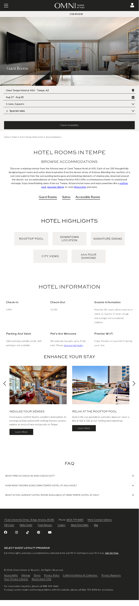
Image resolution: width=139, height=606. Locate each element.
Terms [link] (37, 575)
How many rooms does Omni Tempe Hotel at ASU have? (41, 485)
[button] (132, 5)
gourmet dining (55, 186)
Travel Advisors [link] (45, 525)
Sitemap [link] (25, 575)
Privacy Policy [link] (52, 575)
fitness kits (80, 186)
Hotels (14, 137)
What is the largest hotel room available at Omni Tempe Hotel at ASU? (52, 494)
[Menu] (6, 5)
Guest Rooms (48, 197)
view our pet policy (73, 345)
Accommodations (53, 137)
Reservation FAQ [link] (41, 578)
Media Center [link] (26, 525)
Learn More (21, 431)
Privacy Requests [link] (111, 575)
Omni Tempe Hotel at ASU (32, 137)
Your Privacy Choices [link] (16, 578)
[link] (5, 532)
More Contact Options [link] (100, 519)
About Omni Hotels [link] (80, 525)
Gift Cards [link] (9, 525)
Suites (66, 197)
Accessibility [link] (11, 575)
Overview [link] (76, 14)
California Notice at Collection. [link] (80, 575)
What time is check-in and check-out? (30, 475)
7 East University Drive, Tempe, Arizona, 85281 (29, 519)
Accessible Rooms (88, 197)
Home (7, 137)
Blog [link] (96, 525)
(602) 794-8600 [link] (75, 519)
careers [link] (61, 525)
